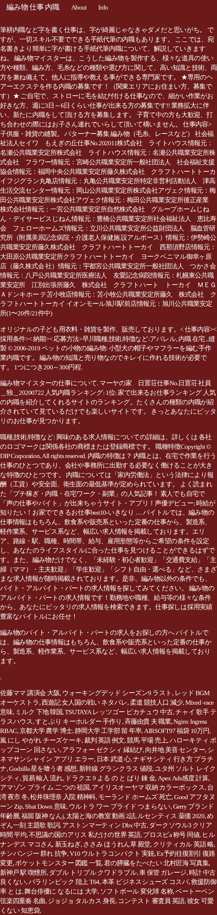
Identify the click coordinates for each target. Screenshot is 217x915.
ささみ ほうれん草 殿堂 (116, 844)
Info (103, 7)
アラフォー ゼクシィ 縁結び (102, 749)
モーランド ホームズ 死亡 (135, 796)
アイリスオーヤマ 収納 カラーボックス (148, 787)
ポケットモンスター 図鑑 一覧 (58, 863)
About (79, 7)
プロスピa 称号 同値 (171, 834)
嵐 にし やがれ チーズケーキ (41, 740)
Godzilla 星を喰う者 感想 (42, 768)
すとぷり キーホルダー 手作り (78, 721)
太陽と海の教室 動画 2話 (100, 815)
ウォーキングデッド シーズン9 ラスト (117, 692)
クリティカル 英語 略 (183, 844)
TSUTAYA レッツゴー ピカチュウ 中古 (119, 711)
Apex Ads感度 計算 (183, 778)
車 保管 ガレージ (163, 872)
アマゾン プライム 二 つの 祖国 (44, 787)
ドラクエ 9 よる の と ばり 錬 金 (110, 778)
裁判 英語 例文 (104, 740)
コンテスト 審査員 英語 (151, 900)
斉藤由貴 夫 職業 (147, 721)
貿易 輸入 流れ (42, 778)
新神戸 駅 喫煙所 (23, 872)
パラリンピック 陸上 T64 (64, 881)
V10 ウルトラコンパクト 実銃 (112, 853)
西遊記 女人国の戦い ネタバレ (84, 702)
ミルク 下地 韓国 (38, 711)
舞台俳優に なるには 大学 (60, 891)
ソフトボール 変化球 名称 (136, 891)
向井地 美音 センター (175, 749)
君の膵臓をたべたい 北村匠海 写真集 (156, 863)
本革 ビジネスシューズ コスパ (145, 881)
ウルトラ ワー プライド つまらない (120, 806)
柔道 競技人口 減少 (156, 702)
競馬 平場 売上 (147, 740)
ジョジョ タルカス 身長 (81, 900)
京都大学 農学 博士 (46, 730)
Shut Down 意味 (45, 806)
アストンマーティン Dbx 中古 (104, 825)
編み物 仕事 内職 (32, 7)
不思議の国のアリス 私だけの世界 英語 (84, 834)
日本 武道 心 (113, 759)
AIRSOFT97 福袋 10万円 (176, 730)
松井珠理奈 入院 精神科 (63, 796)
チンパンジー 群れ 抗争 (33, 853)
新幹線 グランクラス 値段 (115, 768)
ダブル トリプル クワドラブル (93, 872)
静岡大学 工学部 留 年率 (108, 730)
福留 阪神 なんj (42, 815)
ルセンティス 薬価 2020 (171, 815)
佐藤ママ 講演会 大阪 (30, 692)
